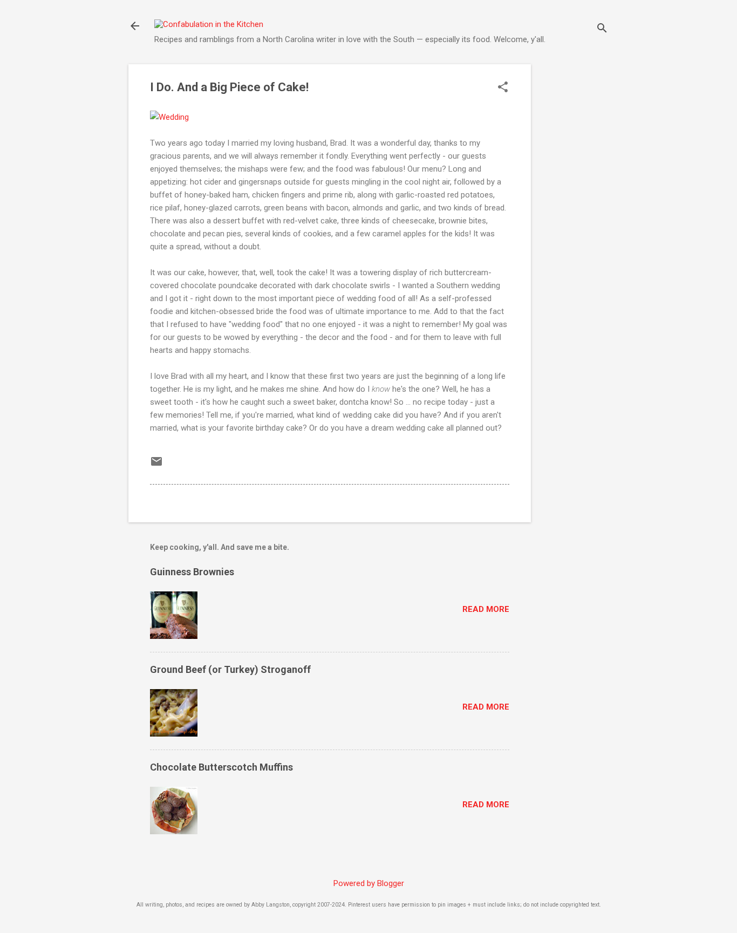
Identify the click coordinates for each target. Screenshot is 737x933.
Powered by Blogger (368, 883)
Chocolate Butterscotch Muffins (221, 767)
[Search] (602, 29)
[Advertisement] (574, 226)
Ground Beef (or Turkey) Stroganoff (230, 669)
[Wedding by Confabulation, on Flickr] (169, 117)
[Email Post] (156, 465)
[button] (502, 88)
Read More (485, 609)
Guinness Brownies (192, 571)
